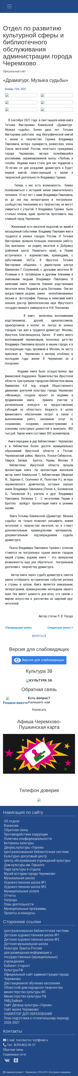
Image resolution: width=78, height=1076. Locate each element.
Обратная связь (16, 830)
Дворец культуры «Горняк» (24, 847)
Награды (10, 900)
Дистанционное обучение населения (32, 983)
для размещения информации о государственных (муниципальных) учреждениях (31, 956)
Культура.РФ (13, 970)
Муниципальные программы (25, 908)
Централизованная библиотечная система (36, 852)
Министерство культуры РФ (25, 996)
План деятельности (19, 904)
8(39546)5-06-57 (24, 1045)
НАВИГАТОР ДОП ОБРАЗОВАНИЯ (28, 1014)
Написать (39, 709)
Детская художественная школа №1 (31, 935)
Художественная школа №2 (25, 887)
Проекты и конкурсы (19, 913)
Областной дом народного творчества (33, 987)
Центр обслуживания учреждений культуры (37, 860)
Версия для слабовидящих (42, 660)
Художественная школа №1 (25, 882)
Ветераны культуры (19, 843)
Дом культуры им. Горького (24, 865)
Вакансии (11, 825)
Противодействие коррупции (26, 834)
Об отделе (12, 821)
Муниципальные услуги (21, 891)
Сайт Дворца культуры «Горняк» (28, 1005)
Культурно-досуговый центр (25, 856)
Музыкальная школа (19, 878)
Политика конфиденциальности (28, 839)
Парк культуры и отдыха (22, 869)
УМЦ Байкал (13, 1000)
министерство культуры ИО (25, 992)
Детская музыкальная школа (26, 944)
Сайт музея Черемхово (21, 1009)
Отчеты (10, 895)
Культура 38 (40, 680)
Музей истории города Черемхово (29, 873)
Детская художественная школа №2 (31, 939)
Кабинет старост (17, 966)
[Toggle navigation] (9, 6)
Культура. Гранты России (23, 948)
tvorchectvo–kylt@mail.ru (32, 1040)
